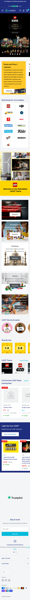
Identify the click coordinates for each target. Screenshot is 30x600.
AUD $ (4, 572)
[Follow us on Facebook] (3, 580)
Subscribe (15, 534)
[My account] (23, 10)
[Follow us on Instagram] (9, 580)
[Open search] (20, 10)
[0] (27, 10)
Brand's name (7, 405)
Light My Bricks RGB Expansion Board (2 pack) (10, 458)
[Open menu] (2, 10)
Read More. (21, 549)
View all (26, 380)
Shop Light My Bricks (10, 434)
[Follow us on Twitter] (6, 580)
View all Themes (24, 360)
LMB (4, 455)
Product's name (7, 407)
